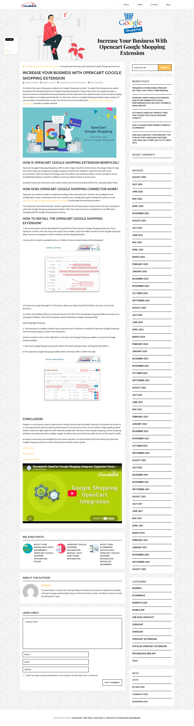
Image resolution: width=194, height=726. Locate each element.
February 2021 (140, 540)
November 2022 (140, 438)
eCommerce (138, 595)
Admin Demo (29, 448)
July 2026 (137, 184)
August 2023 (139, 387)
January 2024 (139, 351)
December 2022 (140, 431)
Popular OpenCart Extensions (73, 82)
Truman (46, 585)
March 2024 (138, 337)
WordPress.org (140, 702)
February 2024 (140, 344)
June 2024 (137, 322)
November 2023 (140, 366)
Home (126, 4)
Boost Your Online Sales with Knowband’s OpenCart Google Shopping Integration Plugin (43, 553)
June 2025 (137, 235)
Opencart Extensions (144, 639)
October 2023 (140, 373)
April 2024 (137, 329)
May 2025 (137, 242)
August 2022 (139, 460)
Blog (168, 4)
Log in (135, 680)
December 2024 (140, 279)
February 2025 (140, 264)
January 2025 (139, 271)
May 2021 (137, 518)
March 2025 (138, 257)
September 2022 (141, 453)
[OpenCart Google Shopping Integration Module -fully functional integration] (61, 548)
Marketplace (139, 603)
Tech (135, 661)
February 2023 (140, 416)
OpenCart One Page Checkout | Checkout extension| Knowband (106, 718)
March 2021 (138, 533)
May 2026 (137, 199)
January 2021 (139, 547)
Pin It (7, 51)
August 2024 (139, 308)
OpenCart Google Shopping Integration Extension (45, 200)
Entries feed (138, 687)
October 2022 (140, 446)
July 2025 (137, 228)
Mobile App (138, 610)
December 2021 (140, 475)
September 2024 (141, 300)
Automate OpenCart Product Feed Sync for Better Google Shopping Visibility (150, 115)
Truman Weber (31, 82)
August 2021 (139, 496)
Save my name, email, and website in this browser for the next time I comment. (62, 675)
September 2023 (141, 380)
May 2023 (137, 409)
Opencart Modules (31, 459)
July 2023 (137, 395)
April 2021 (137, 525)
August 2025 (139, 220)
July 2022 (137, 467)
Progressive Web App (144, 653)
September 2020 (141, 562)
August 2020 (139, 569)
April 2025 (137, 249)
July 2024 (137, 315)
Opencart (137, 624)
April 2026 (137, 206)
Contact (154, 4)
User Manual (28, 453)
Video (140, 4)
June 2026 (137, 191)
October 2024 (140, 293)
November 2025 (140, 213)
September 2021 (141, 489)
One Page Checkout (143, 617)
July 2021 (137, 504)
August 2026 (139, 177)
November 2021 (140, 482)
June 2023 (137, 402)
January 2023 (139, 424)
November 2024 (140, 286)
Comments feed (140, 694)
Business (137, 588)
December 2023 (140, 358)
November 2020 (140, 554)
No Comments (96, 82)
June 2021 (137, 511)
